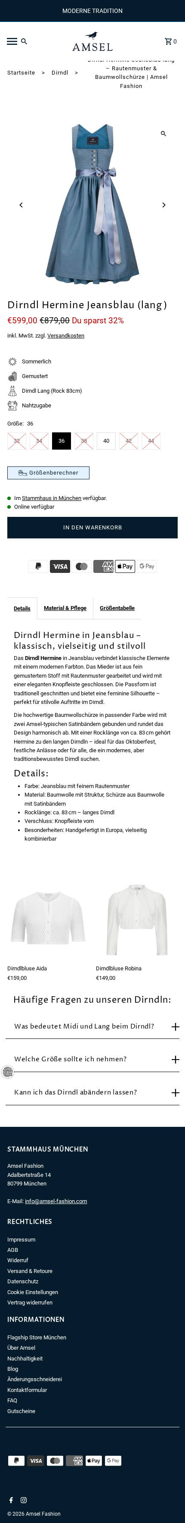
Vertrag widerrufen (29, 1302)
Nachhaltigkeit (25, 1358)
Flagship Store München (36, 1337)
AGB (12, 1250)
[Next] (163, 205)
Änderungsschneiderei (34, 1379)
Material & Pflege (65, 608)
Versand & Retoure (29, 1271)
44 (151, 441)
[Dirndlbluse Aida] (48, 920)
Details (22, 608)
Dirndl (60, 72)
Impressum (21, 1239)
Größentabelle (117, 608)
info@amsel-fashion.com (56, 1201)
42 (129, 441)
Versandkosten (65, 335)
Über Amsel (21, 1348)
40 (106, 441)
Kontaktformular (27, 1390)
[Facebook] (10, 1501)
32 (17, 441)
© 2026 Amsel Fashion (34, 1514)
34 (39, 441)
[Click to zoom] (163, 134)
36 (62, 441)
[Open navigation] (34, 41)
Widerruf (17, 1260)
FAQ (12, 1400)
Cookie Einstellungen (32, 1292)
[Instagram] (22, 1501)
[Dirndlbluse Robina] (137, 920)
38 (84, 441)
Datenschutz (22, 1281)
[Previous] (21, 205)
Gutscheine (21, 1411)
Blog (12, 1369)
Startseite (21, 72)
